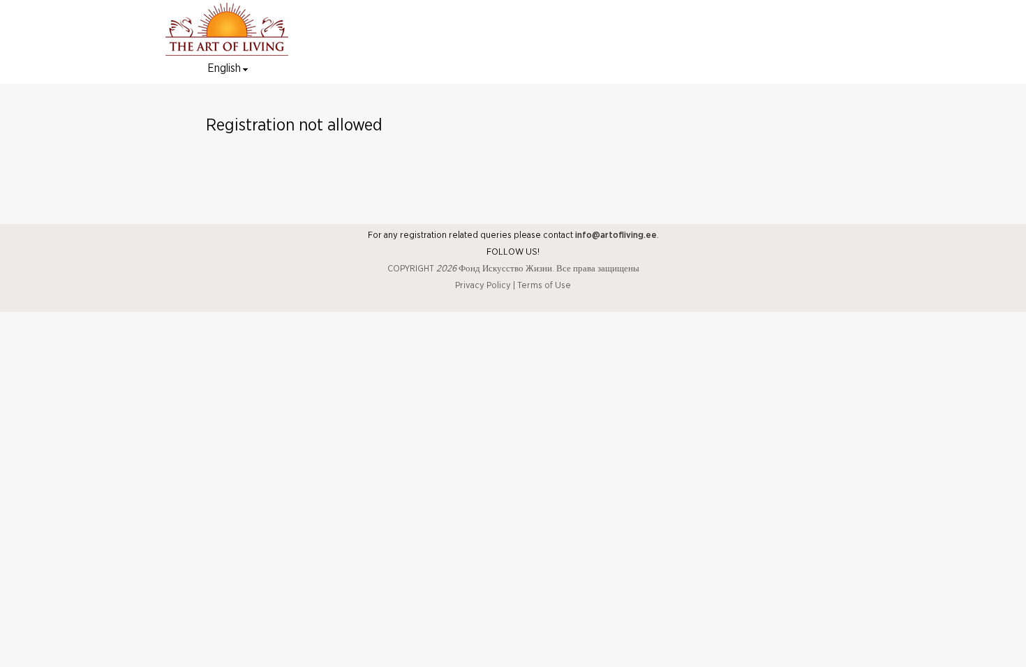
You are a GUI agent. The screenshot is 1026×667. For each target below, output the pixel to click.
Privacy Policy (483, 285)
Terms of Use (544, 285)
